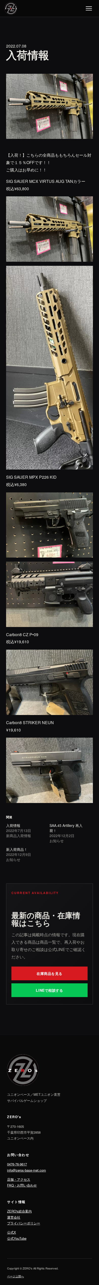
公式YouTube (16, 1238)
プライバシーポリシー (23, 1223)
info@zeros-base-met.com (26, 1170)
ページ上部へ (15, 1276)
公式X (11, 1232)
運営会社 (13, 1217)
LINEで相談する (49, 990)
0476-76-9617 (17, 1164)
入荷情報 (13, 825)
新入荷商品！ (16, 849)
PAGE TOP (92, 1241)
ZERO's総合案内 (19, 1211)
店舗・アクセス (18, 1179)
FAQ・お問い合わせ (22, 1185)
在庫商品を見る (49, 973)
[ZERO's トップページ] (11, 8)
